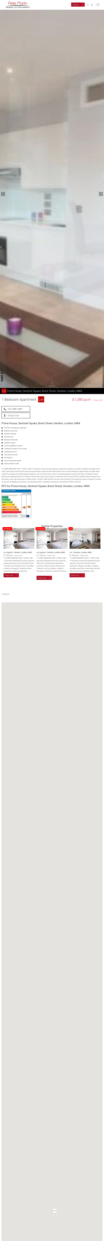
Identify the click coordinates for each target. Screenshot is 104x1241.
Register (76, 5)
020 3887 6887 (15, 409)
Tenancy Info (97, 400)
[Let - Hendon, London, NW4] (85, 538)
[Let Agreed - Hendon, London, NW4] (19, 538)
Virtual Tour (13, 415)
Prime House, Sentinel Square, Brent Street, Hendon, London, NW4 (42, 391)
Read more (9, 575)
